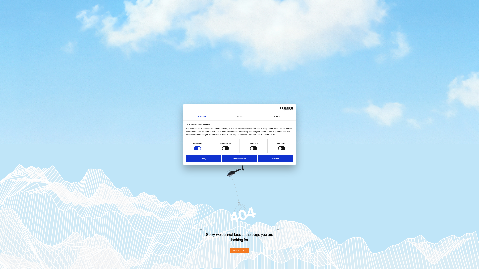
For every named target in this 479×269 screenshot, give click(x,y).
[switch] (225, 148)
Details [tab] (240, 116)
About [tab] (277, 116)
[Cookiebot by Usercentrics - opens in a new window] (282, 108)
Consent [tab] (202, 116)
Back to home (239, 250)
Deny (203, 159)
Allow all (275, 159)
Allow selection (239, 159)
